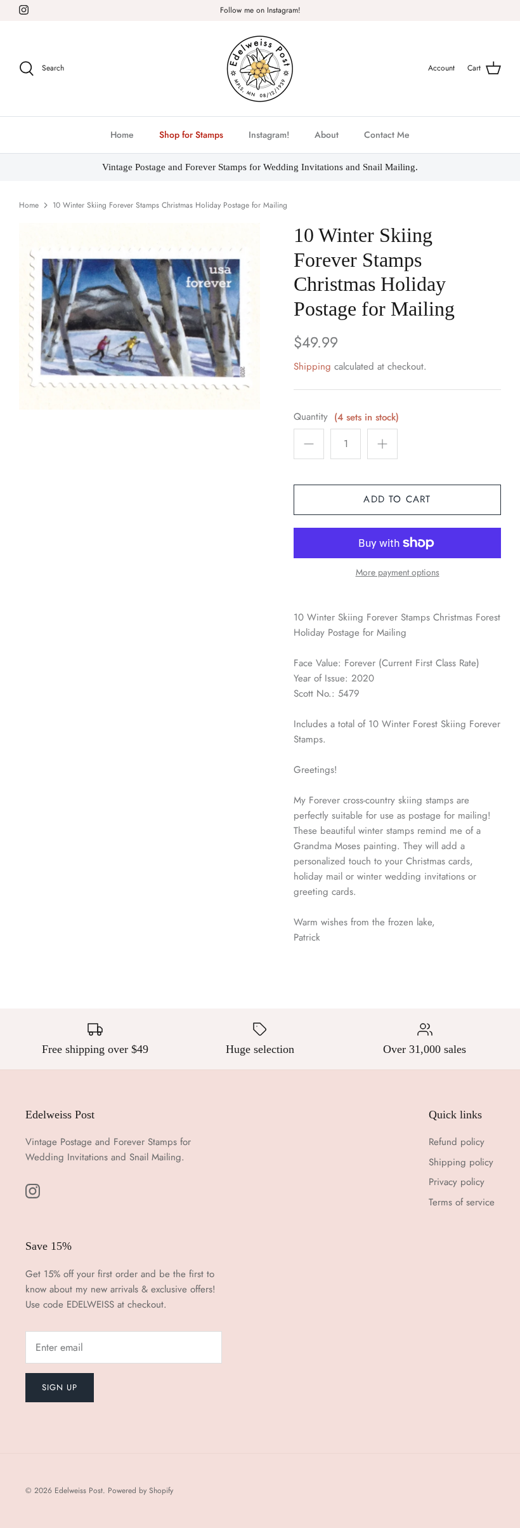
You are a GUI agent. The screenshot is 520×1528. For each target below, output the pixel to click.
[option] (139, 316)
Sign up (59, 1387)
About (327, 134)
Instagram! (269, 134)
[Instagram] (24, 10)
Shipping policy (461, 1162)
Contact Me (387, 134)
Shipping (312, 366)
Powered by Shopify (140, 1490)
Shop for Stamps (191, 134)
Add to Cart (397, 499)
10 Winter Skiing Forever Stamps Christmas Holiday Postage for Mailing (170, 205)
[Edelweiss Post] (260, 69)
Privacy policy (456, 1182)
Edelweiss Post (79, 1490)
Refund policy (456, 1142)
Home (122, 134)
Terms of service (462, 1202)
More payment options (397, 572)
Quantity (311, 417)
